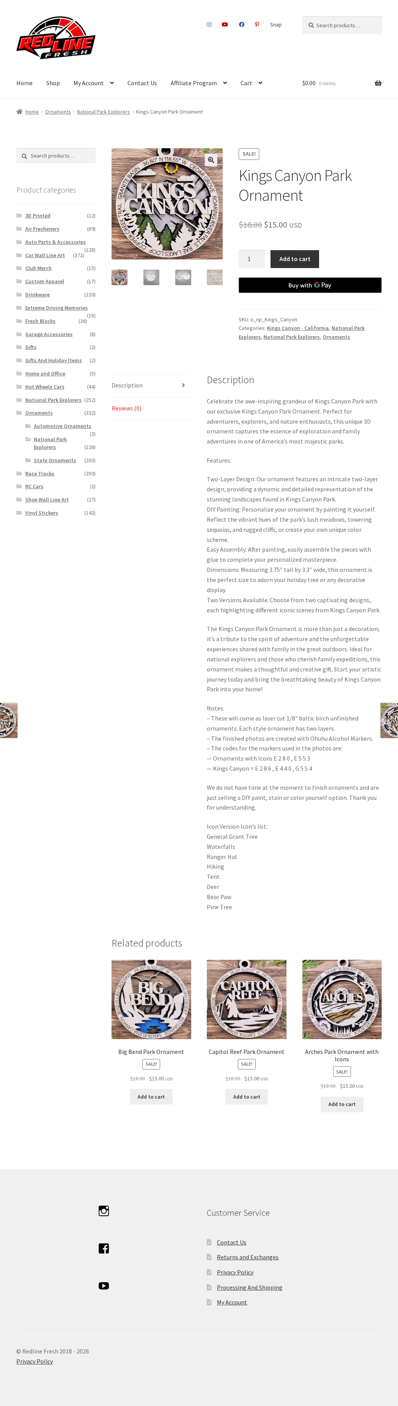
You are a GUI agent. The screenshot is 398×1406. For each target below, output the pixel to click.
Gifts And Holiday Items (53, 360)
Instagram (209, 24)
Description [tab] (127, 385)
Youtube (225, 24)
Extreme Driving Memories (56, 307)
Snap (276, 24)
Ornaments (58, 111)
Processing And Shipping (250, 1287)
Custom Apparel (44, 281)
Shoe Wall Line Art (47, 499)
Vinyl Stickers (41, 512)
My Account (88, 83)
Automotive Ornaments (62, 426)
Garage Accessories (49, 334)
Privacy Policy (235, 1272)
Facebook (241, 24)
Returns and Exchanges (248, 1257)
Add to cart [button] (151, 1096)
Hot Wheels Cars (45, 386)
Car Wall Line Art (45, 255)
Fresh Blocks (40, 320)
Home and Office (45, 373)
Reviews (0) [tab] (126, 408)
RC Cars (34, 486)
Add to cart (295, 259)
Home (24, 83)
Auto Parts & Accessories (55, 241)
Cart (246, 83)
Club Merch (38, 268)
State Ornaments (55, 460)
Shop (53, 83)
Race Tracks (39, 473)
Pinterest (257, 24)
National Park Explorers (103, 111)
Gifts (31, 347)
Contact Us (142, 83)
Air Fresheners (42, 228)
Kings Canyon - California (298, 327)
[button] (211, 160)
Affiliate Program (194, 83)
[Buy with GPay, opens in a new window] (310, 285)
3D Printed (38, 215)
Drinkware (37, 294)
